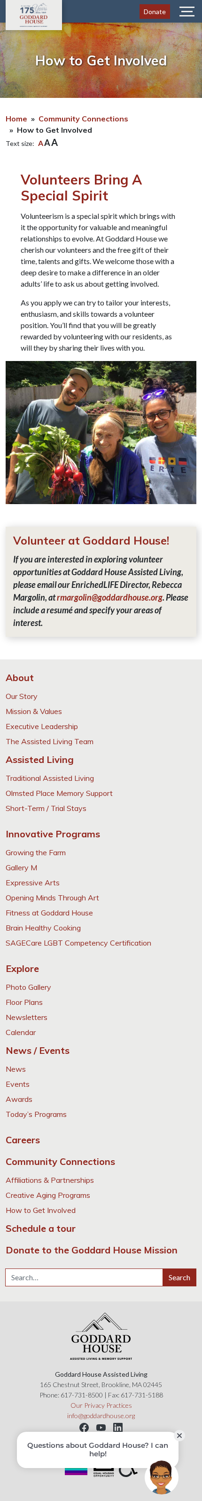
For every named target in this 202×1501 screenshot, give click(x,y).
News (16, 1069)
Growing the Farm (36, 852)
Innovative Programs (53, 834)
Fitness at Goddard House (49, 912)
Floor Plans (24, 1002)
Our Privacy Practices (101, 1405)
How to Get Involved (41, 1210)
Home (16, 118)
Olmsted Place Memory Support (59, 793)
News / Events (38, 1050)
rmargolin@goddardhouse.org (110, 597)
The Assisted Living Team (49, 741)
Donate (155, 12)
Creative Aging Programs (48, 1195)
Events (18, 1084)
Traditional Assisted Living (50, 778)
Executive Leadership (42, 726)
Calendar (21, 1032)
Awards (19, 1099)
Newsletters (26, 1017)
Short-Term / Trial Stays (46, 808)
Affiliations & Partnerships (50, 1180)
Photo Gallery (28, 987)
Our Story (22, 696)
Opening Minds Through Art (52, 897)
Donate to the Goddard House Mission (92, 1250)
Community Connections (83, 118)
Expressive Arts (33, 882)
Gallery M (21, 867)
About (20, 677)
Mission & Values (34, 711)
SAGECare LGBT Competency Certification (78, 942)
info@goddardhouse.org (101, 1416)
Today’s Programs (36, 1114)
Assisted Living (40, 759)
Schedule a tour (41, 1228)
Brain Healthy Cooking (43, 927)
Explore (22, 968)
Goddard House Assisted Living (34, 15)
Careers (23, 1140)
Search (179, 1277)
